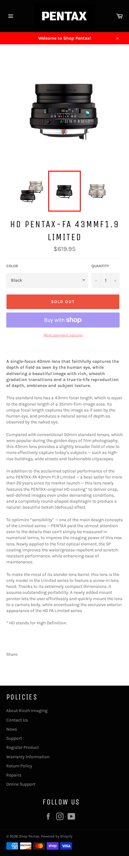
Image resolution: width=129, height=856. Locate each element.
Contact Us (17, 720)
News (11, 729)
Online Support (20, 784)
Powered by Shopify (56, 836)
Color (12, 266)
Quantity (100, 266)
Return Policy (19, 766)
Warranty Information (27, 756)
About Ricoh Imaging (27, 710)
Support (14, 738)
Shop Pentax (29, 836)
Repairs (13, 775)
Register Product (22, 747)
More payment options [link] (63, 335)
